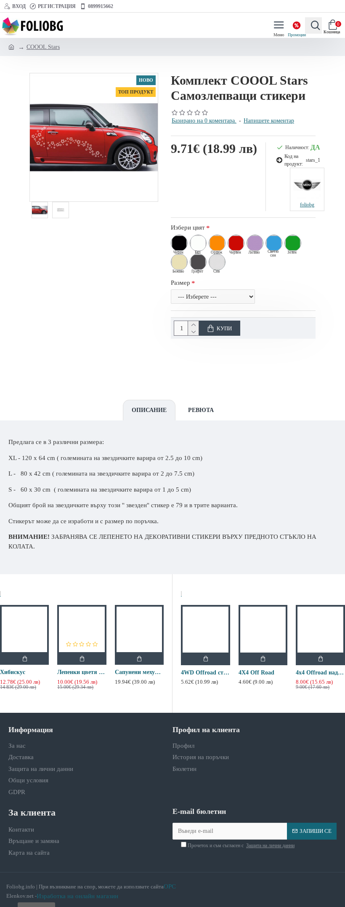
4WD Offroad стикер (205, 672)
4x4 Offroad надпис (320, 672)
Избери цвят (188, 227)
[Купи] (24, 658)
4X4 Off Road (256, 672)
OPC (170, 886)
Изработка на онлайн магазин (77, 896)
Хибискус (12, 672)
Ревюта (201, 410)
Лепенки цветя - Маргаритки (81, 672)
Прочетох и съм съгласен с (240, 845)
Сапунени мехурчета (139, 672)
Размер (180, 282)
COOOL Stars (43, 47)
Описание (149, 410)
